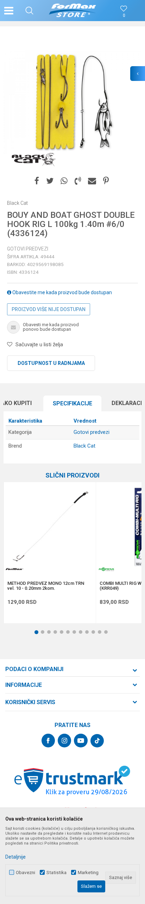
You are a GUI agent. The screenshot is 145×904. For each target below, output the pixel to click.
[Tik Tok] (97, 740)
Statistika (56, 872)
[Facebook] (36, 181)
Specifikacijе (72, 403)
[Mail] (92, 181)
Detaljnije (15, 857)
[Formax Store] (72, 11)
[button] (29, 10)
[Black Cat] (33, 159)
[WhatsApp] (64, 181)
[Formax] (14, 569)
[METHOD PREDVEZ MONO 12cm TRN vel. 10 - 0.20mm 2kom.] (50, 528)
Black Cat (84, 446)
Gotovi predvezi (27, 249)
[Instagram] (64, 740)
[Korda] (106, 569)
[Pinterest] (106, 181)
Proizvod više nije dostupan (49, 309)
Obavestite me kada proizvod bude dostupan (61, 292)
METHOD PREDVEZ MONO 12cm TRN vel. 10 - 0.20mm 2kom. (45, 586)
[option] (72, 102)
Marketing (88, 872)
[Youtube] (81, 740)
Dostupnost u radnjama (51, 363)
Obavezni (25, 872)
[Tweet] (49, 181)
